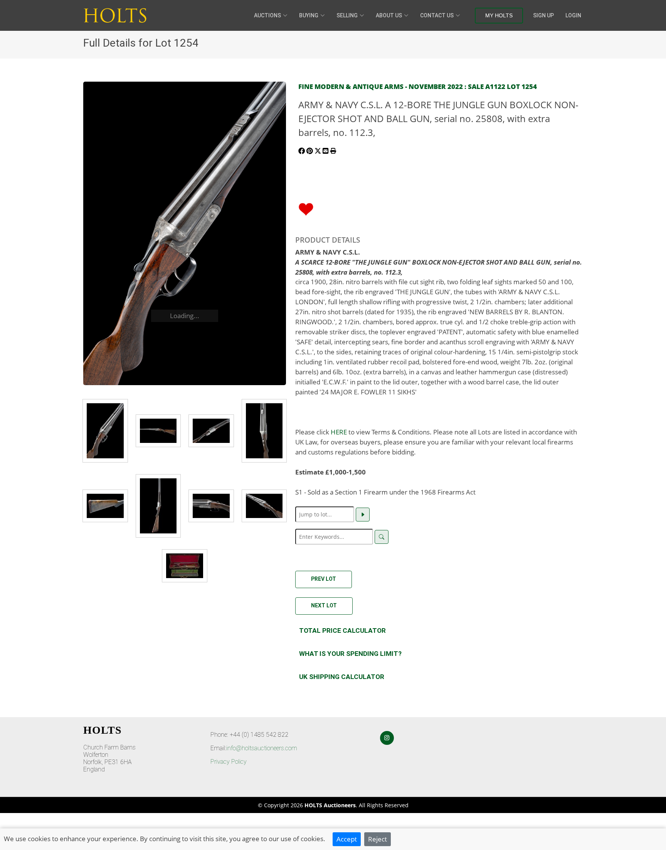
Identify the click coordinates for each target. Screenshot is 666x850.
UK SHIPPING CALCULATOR (341, 677)
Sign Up (543, 15)
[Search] (381, 537)
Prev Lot (323, 579)
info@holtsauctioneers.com (261, 748)
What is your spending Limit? (350, 653)
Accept (346, 838)
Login (573, 15)
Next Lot (324, 605)
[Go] (363, 514)
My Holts (499, 15)
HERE (339, 431)
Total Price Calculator (342, 630)
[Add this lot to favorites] (306, 208)
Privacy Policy (228, 761)
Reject (377, 838)
